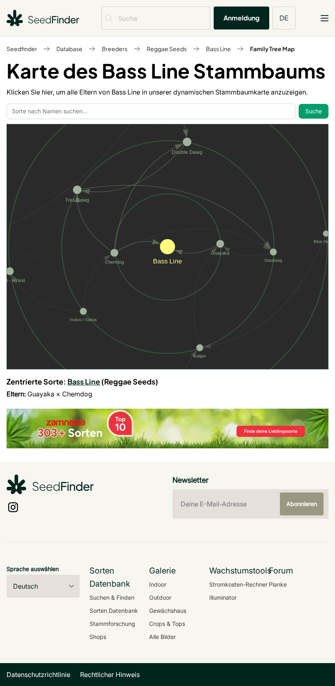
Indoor (157, 584)
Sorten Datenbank (113, 610)
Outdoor (160, 597)
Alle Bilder (162, 636)
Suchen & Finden (111, 597)
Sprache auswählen (33, 568)
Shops (97, 636)
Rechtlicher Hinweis (110, 674)
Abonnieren (301, 503)
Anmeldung (241, 17)
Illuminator (223, 597)
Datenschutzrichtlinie (38, 674)
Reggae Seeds (167, 48)
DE (283, 17)
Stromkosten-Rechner (238, 584)
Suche (313, 111)
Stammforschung (112, 623)
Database (69, 48)
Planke (278, 584)
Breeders (114, 48)
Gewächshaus (167, 610)
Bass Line (218, 48)
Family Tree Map (272, 48)
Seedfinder (22, 48)
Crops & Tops (167, 623)
